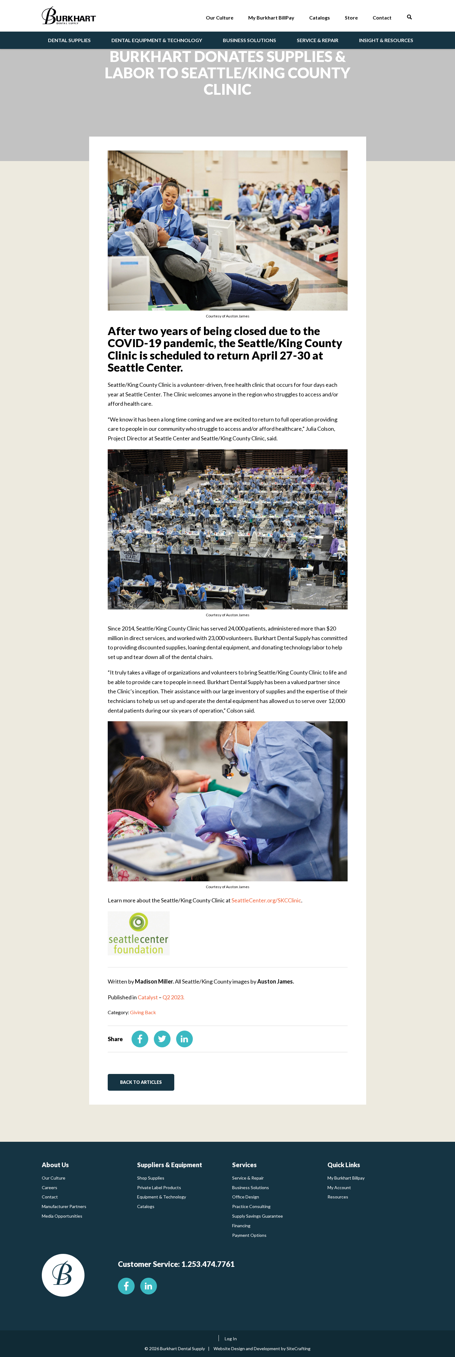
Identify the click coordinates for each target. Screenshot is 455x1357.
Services (244, 1164)
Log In (231, 1338)
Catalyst (148, 997)
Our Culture (53, 1177)
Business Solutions (250, 1187)
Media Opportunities (62, 1216)
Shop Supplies (150, 1177)
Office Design (245, 1196)
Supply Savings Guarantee (257, 1216)
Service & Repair (248, 1177)
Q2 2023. (173, 997)
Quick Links (343, 1164)
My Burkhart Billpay (346, 1177)
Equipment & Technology (161, 1196)
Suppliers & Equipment (169, 1164)
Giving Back (143, 1012)
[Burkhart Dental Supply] (69, 16)
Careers (49, 1187)
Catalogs (145, 1206)
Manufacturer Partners (64, 1206)
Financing (241, 1225)
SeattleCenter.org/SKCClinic (266, 900)
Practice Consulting (251, 1206)
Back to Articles (141, 1082)
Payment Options (249, 1235)
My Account (339, 1187)
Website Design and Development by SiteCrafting (262, 1348)
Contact (50, 1196)
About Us (55, 1164)
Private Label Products (159, 1187)
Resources (337, 1196)
